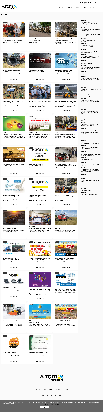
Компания (92, 7)
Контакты (69, 7)
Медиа (77, 7)
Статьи (84, 7)
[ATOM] (1, 16)
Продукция (61, 7)
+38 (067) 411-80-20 (85, 3)
